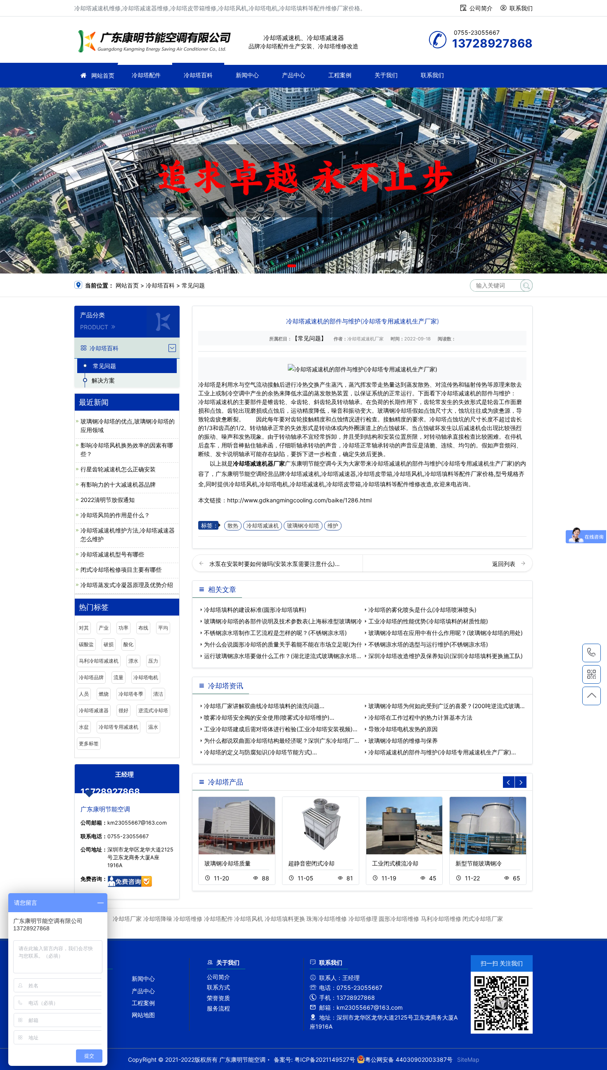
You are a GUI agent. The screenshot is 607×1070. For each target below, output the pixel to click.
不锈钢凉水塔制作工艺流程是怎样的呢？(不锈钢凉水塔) (275, 632)
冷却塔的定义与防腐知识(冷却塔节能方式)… (260, 752)
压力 (153, 661)
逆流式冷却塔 (153, 710)
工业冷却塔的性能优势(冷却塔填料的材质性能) (428, 621)
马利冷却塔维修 (441, 918)
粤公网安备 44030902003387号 (409, 1059)
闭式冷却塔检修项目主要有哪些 (121, 569)
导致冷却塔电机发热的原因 (403, 728)
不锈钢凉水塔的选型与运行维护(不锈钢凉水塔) (428, 644)
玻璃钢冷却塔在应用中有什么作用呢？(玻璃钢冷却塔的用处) (445, 632)
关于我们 (386, 74)
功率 (123, 628)
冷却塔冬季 (131, 694)
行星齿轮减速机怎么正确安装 (118, 469)
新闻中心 (247, 74)
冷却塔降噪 (157, 918)
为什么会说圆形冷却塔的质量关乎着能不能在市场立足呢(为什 (283, 644)
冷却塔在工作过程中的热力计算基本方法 (420, 717)
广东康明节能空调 (156, 42)
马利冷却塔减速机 (99, 661)
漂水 (133, 661)
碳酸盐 (86, 644)
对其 (84, 628)
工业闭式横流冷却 (395, 863)
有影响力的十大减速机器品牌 (118, 484)
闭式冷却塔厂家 (482, 918)
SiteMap (468, 1059)
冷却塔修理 (363, 918)
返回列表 (504, 563)
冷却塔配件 (146, 74)
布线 (143, 628)
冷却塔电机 (145, 677)
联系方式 (218, 987)
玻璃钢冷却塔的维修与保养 (403, 740)
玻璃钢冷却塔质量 (227, 863)
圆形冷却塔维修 (399, 918)
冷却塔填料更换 (285, 918)
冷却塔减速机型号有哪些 (112, 554)
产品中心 (293, 74)
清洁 (158, 694)
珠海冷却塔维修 (326, 918)
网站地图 (143, 1014)
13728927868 (591, 653)
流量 (118, 677)
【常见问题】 (309, 338)
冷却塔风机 (248, 918)
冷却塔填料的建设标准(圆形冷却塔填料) (255, 609)
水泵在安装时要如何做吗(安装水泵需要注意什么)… (274, 563)
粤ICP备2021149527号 (324, 1059)
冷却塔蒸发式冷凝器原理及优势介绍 (127, 584)
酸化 (128, 644)
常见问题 (193, 285)
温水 (153, 727)
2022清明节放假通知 (108, 499)
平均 (163, 628)
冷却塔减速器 (94, 710)
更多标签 (89, 743)
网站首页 (102, 75)
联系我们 (521, 8)
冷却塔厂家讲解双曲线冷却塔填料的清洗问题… (264, 705)
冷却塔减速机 (263, 526)
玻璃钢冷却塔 (303, 526)
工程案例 (339, 74)
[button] (291, 265)
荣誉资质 (218, 997)
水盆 (84, 727)
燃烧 (104, 694)
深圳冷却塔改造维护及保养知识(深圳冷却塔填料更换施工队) (445, 655)
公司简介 (481, 8)
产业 (104, 628)
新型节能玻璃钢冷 (478, 863)
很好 (123, 710)
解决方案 (103, 380)
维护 (332, 526)
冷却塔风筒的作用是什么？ (115, 514)
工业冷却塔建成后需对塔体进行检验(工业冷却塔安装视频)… (281, 728)
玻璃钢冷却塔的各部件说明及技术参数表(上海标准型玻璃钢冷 (283, 621)
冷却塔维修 (187, 918)
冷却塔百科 (198, 74)
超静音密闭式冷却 (311, 863)
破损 (109, 644)
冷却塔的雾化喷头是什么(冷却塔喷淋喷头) (422, 609)
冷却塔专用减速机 (118, 727)
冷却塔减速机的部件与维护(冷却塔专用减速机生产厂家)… (442, 752)
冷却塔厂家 (127, 918)
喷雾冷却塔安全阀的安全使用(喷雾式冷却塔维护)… (269, 717)
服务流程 (218, 1008)
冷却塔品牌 (91, 677)
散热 (233, 526)
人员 (84, 694)
